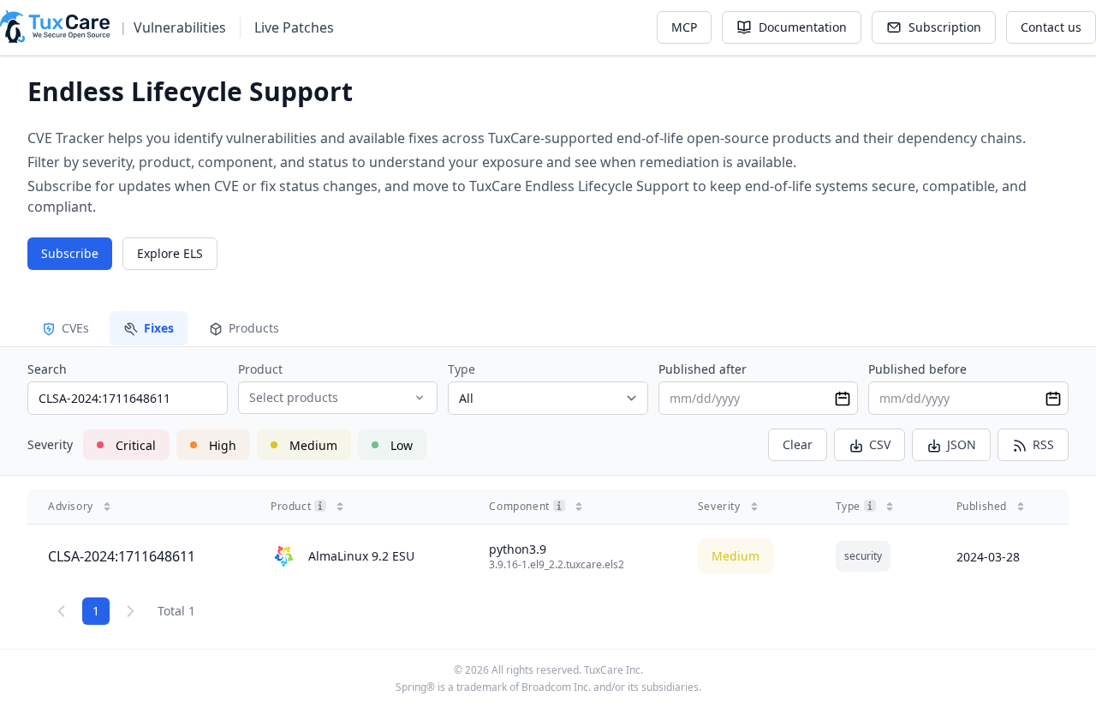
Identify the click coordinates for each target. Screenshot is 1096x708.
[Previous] (61, 611)
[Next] (130, 611)
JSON (961, 444)
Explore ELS (170, 253)
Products (254, 328)
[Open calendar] (842, 398)
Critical (136, 445)
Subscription (944, 27)
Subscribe (69, 253)
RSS (1043, 444)
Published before (917, 369)
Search (47, 369)
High (222, 445)
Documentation (803, 27)
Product (260, 369)
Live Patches (294, 27)
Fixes (159, 328)
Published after (702, 369)
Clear (798, 444)
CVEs (75, 328)
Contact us (1051, 27)
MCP (684, 27)
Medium (313, 445)
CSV (879, 444)
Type (461, 369)
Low (401, 445)
